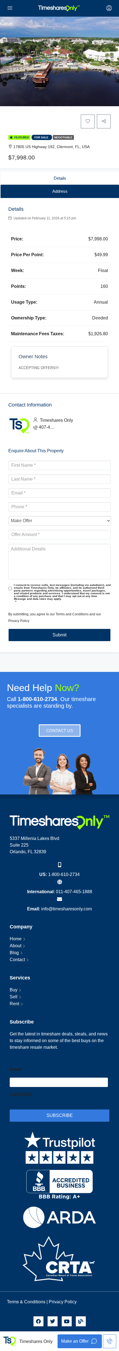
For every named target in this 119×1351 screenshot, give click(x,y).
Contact (17, 959)
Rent (14, 1003)
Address (60, 191)
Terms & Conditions (26, 1301)
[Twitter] (53, 1321)
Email (15, 1069)
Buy (13, 989)
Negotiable (63, 137)
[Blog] (81, 1321)
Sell (13, 996)
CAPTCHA (21, 1094)
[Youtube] (67, 1321)
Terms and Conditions (72, 614)
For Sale (41, 137)
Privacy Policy (18, 621)
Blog (14, 952)
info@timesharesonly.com (66, 908)
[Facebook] (38, 1321)
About (15, 945)
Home (16, 938)
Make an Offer (75, 1341)
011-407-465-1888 (74, 891)
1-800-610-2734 (64, 874)
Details (60, 178)
